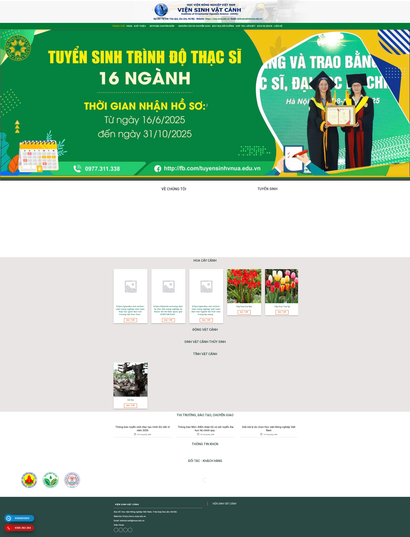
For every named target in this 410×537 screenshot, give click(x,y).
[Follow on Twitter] (121, 530)
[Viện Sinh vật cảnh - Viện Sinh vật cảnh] (207, 11)
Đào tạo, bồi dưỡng (223, 26)
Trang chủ (118, 26)
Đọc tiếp (130, 320)
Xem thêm (190, 244)
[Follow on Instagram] (116, 530)
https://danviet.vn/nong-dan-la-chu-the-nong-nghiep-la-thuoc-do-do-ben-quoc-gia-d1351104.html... (168, 310)
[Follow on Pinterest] (130, 530)
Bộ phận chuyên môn (162, 26)
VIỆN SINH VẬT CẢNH (224, 503)
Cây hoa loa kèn (244, 306)
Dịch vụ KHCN (264, 26)
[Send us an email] (125, 530)
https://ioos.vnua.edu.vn (134, 516)
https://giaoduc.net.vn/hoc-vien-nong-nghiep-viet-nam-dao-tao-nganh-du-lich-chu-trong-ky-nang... (206, 310)
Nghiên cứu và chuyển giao (194, 26)
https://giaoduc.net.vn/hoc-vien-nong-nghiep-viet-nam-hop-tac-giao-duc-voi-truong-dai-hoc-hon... (130, 310)
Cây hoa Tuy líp (282, 306)
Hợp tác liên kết (245, 26)
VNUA (129, 26)
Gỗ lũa (130, 400)
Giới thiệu (140, 26)
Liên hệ (278, 26)
